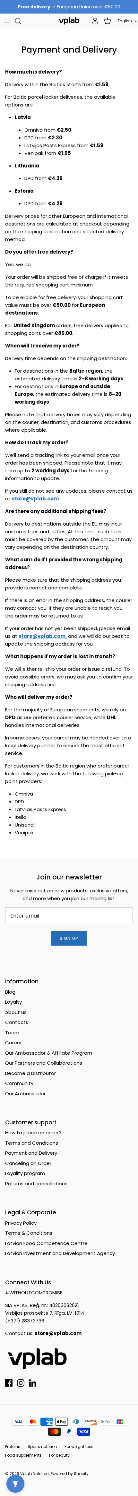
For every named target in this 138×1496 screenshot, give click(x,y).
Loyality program (25, 1173)
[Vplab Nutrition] (69, 21)
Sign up (69, 938)
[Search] (21, 21)
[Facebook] (9, 1383)
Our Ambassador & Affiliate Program (48, 1052)
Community (19, 1083)
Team (12, 1032)
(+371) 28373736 (24, 1320)
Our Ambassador (25, 1093)
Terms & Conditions (28, 1233)
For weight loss (79, 1446)
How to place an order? (33, 1132)
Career (13, 1042)
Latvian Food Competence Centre (46, 1243)
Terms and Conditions (31, 1143)
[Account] (93, 21)
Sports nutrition (42, 1446)
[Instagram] (20, 1383)
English (125, 21)
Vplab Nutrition (34, 1473)
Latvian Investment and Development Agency (60, 1253)
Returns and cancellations (36, 1183)
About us (16, 1012)
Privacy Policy (21, 1223)
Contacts (16, 1022)
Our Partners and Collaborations (43, 1062)
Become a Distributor (30, 1073)
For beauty (59, 1455)
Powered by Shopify (70, 1473)
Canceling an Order (28, 1163)
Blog (10, 992)
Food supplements (23, 1455)
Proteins (12, 1446)
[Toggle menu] (7, 21)
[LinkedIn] (32, 1383)
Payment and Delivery (31, 1153)
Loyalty (13, 1002)
